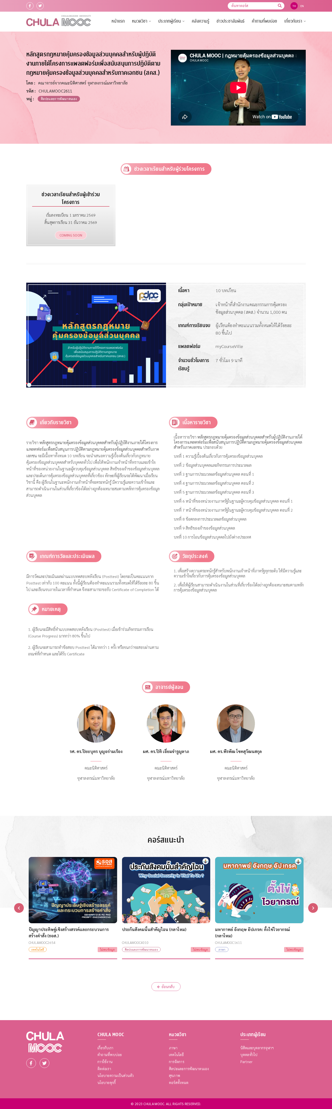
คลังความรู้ (200, 21)
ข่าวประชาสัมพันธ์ (231, 21)
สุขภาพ (174, 1075)
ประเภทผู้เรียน (169, 21)
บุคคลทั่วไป (249, 1054)
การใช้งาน (105, 1061)
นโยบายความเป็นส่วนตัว (115, 1075)
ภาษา (173, 1047)
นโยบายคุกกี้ (106, 1082)
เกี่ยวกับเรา (293, 21)
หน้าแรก (118, 21)
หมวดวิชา (139, 21)
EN (302, 6)
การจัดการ (176, 1061)
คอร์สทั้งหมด (178, 1082)
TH (294, 6)
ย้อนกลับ (168, 986)
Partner (246, 1061)
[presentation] (19, 908)
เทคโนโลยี (176, 1054)
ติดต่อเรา (104, 1068)
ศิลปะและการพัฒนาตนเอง (189, 1068)
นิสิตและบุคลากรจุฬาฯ (257, 1047)
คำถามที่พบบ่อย (264, 21)
